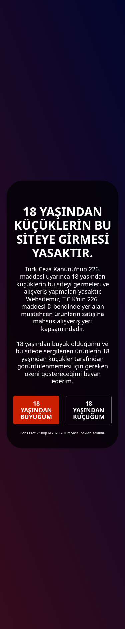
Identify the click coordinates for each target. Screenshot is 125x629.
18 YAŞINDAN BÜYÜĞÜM (36, 410)
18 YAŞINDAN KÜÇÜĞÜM (89, 410)
